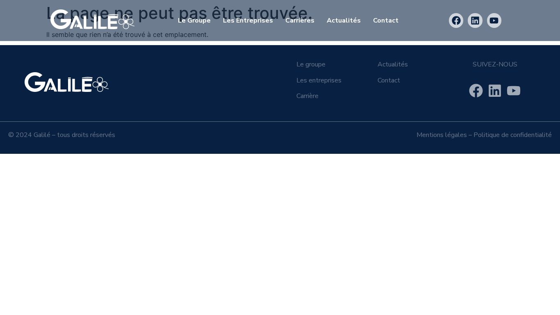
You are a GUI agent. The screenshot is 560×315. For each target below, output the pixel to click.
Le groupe (311, 64)
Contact (385, 20)
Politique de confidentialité (512, 134)
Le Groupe (194, 20)
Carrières (299, 20)
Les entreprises (248, 20)
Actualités (344, 20)
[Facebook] (456, 20)
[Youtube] (494, 20)
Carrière (307, 95)
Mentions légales (442, 134)
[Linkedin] (475, 20)
